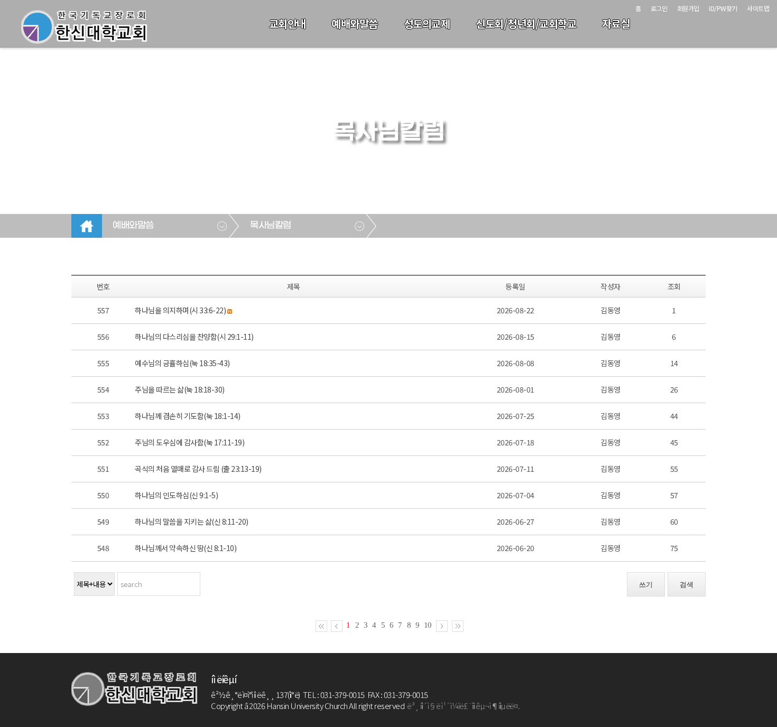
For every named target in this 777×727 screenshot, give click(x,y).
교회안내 (287, 23)
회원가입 (688, 8)
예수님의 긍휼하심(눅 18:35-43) (182, 363)
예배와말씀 (354, 23)
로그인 (659, 8)
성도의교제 (427, 23)
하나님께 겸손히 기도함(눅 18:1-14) (187, 416)
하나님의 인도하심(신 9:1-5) (176, 495)
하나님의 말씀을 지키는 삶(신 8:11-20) (191, 521)
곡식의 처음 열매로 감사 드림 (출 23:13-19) (198, 468)
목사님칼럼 (270, 225)
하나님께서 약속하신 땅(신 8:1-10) (185, 548)
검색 (686, 585)
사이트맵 (758, 8)
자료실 (616, 23)
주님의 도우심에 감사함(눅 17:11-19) (189, 442)
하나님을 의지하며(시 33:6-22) (180, 310)
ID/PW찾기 (723, 8)
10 (427, 625)
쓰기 (646, 585)
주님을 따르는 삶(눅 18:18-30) (180, 389)
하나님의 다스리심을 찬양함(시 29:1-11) (194, 336)
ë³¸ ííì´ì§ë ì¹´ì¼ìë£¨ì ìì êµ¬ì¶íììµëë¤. (463, 705)
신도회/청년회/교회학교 (526, 23)
